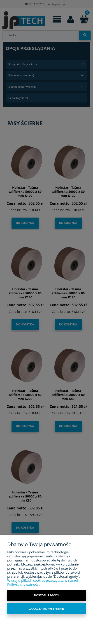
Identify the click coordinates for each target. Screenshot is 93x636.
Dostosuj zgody (46, 595)
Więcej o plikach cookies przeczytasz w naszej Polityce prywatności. (42, 582)
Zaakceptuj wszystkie (46, 608)
